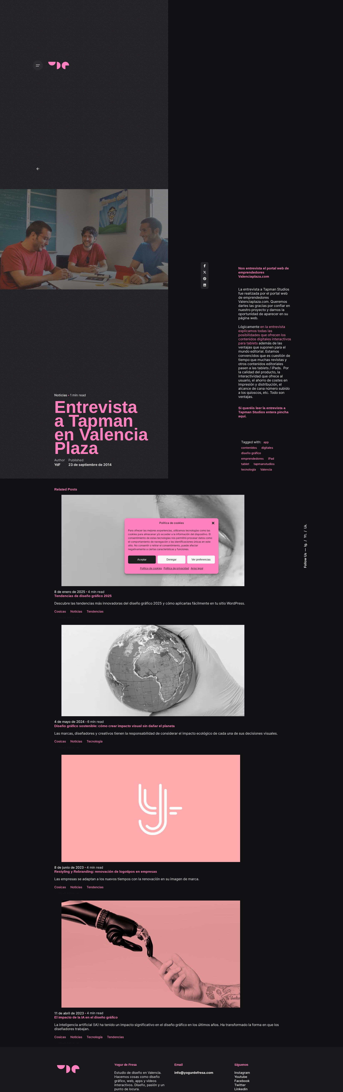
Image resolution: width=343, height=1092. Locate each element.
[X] (205, 272)
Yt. (305, 535)
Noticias (60, 395)
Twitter (240, 1085)
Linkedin (241, 1089)
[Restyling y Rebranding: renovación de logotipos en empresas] (150, 808)
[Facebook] (205, 266)
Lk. (305, 526)
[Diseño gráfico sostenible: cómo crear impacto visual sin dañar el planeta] (166, 670)
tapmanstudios (264, 464)
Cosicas (60, 611)
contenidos (249, 447)
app (266, 442)
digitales (267, 447)
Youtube (240, 1077)
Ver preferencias (201, 559)
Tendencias (95, 611)
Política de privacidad (176, 568)
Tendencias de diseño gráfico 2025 (83, 596)
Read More (66, 617)
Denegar (171, 559)
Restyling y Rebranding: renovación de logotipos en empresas (105, 871)
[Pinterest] (205, 278)
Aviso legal (197, 568)
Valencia (266, 469)
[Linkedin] (205, 285)
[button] (213, 523)
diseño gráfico (251, 453)
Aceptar (141, 559)
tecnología (248, 469)
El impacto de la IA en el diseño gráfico (86, 1017)
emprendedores (252, 458)
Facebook (242, 1081)
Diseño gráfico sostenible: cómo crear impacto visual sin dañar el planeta (114, 726)
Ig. (305, 544)
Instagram (242, 1073)
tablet (245, 464)
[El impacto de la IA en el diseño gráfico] (171, 954)
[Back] (38, 169)
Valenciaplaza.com (253, 301)
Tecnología (95, 741)
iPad (271, 458)
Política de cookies (151, 568)
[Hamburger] (38, 65)
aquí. (242, 416)
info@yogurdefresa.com (193, 1073)
